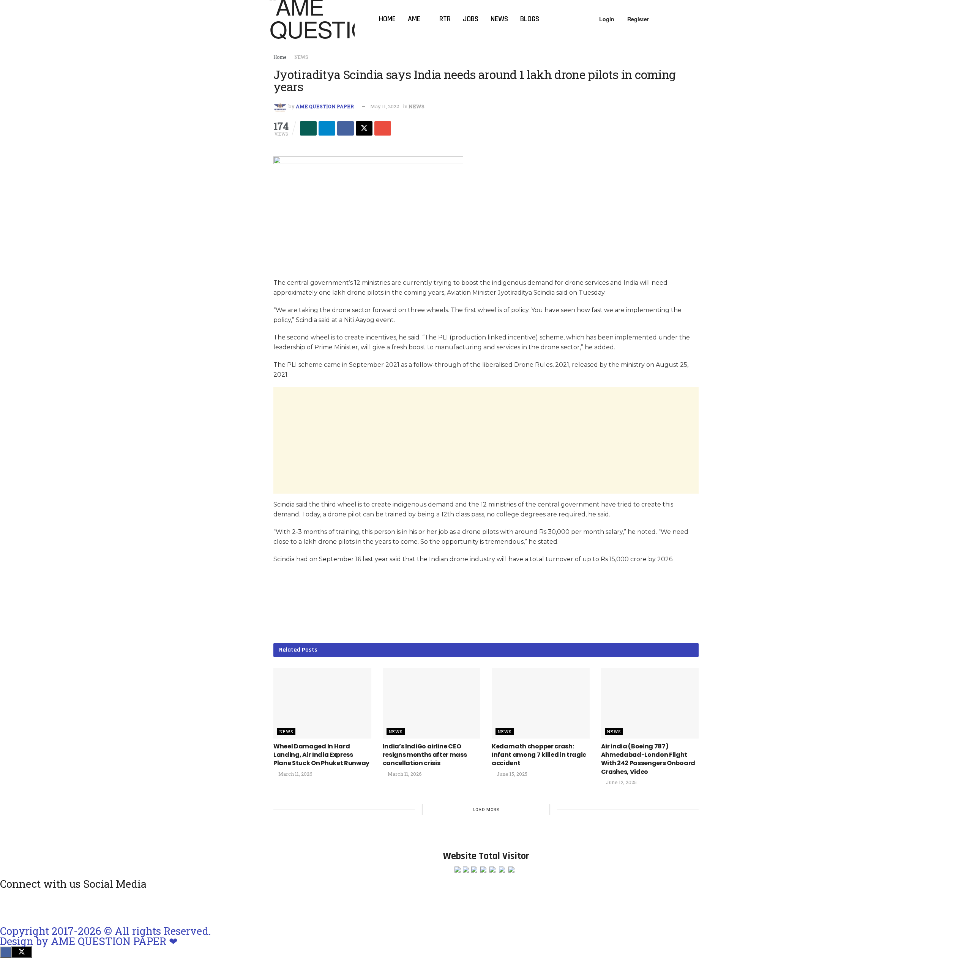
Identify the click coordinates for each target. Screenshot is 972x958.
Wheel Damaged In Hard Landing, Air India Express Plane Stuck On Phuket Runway (321, 755)
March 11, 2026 (294, 773)
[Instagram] (9, 905)
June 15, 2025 (511, 773)
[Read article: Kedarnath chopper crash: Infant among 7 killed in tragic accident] (541, 703)
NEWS (301, 57)
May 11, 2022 (384, 106)
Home (387, 19)
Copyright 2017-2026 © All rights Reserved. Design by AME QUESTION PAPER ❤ (105, 936)
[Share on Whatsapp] (308, 128)
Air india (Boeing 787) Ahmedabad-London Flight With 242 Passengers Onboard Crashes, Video (648, 759)
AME (414, 19)
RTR (445, 19)
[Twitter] (89, 905)
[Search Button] (699, 18)
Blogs (529, 19)
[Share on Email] (382, 128)
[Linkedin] (69, 905)
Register (637, 19)
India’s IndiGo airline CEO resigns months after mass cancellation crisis (425, 755)
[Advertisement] (486, 440)
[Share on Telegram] (327, 128)
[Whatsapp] (29, 905)
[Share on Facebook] (345, 128)
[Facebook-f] (49, 905)
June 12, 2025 (621, 782)
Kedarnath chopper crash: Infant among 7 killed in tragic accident (539, 755)
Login (606, 19)
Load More (486, 809)
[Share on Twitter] (364, 128)
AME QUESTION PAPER (325, 106)
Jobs (470, 19)
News (499, 19)
